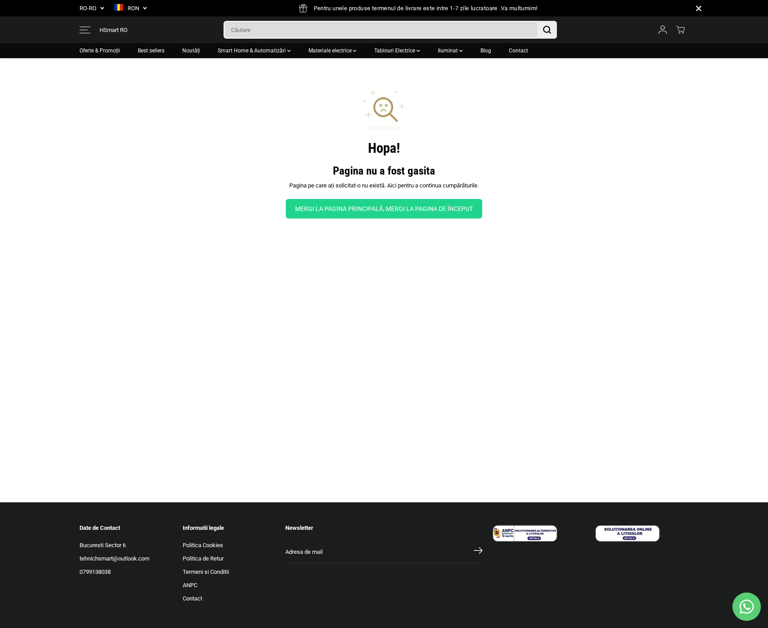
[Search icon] (547, 30)
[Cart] (680, 30)
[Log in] (663, 30)
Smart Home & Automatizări (252, 51)
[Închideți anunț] (698, 8)
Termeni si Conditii (206, 571)
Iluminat (448, 51)
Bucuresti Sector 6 (103, 545)
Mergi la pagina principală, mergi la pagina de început (384, 208)
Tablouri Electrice (395, 51)
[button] (85, 30)
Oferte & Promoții (100, 51)
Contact (518, 51)
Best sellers (151, 51)
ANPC (190, 585)
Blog (485, 51)
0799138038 (95, 571)
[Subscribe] (478, 552)
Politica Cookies (203, 545)
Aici (391, 185)
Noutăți (191, 51)
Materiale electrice (330, 51)
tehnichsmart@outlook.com (114, 558)
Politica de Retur (203, 558)
